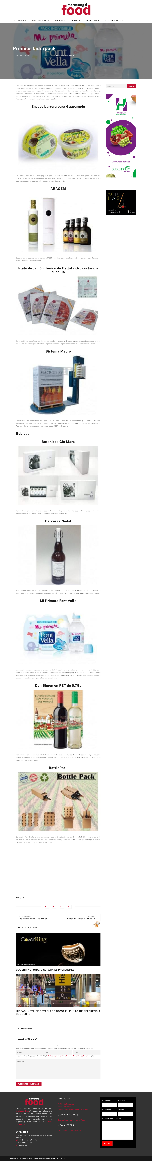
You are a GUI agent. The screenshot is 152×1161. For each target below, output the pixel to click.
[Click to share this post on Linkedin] (70, 907)
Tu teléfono (106, 1109)
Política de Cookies (65, 1107)
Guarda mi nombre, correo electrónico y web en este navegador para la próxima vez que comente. (54, 1048)
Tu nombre (106, 1100)
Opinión (76, 21)
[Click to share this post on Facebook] (47, 907)
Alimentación (39, 21)
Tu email (121, 1100)
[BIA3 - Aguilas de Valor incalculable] (121, 202)
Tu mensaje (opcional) (111, 1118)
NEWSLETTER (92, 21)
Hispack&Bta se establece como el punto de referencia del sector (58, 1012)
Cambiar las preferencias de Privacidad (73, 1109)
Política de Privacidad (66, 1104)
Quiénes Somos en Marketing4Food (71, 1120)
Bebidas (59, 21)
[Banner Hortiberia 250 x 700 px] (121, 135)
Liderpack (20, 898)
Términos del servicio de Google (77, 1056)
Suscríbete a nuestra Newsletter (70, 1131)
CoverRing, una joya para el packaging (45, 969)
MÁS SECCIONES (113, 21)
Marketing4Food (67, 55)
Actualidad (20, 21)
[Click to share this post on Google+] (62, 907)
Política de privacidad (55, 1056)
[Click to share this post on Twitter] (54, 907)
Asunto (121, 1109)
